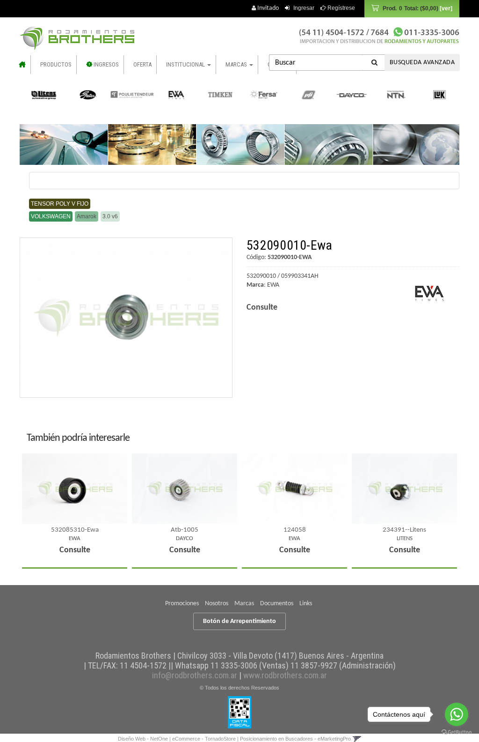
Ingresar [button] (303, 8)
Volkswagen (51, 216)
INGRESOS (105, 64)
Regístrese (340, 8)
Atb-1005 (184, 530)
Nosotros (216, 603)
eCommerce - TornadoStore (204, 739)
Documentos (276, 603)
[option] (43, 94)
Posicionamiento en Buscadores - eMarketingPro (295, 739)
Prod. (410, 8)
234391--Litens (404, 530)
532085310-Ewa (75, 530)
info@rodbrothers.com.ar (194, 675)
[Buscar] (374, 62)
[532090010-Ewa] (126, 317)
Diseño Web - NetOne (143, 739)
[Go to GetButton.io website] (457, 732)
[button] (356, 739)
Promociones (182, 603)
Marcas (244, 603)
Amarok (86, 216)
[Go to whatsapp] (456, 714)
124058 (294, 530)
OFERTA (142, 64)
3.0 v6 (110, 216)
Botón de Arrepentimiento (239, 621)
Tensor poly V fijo (59, 203)
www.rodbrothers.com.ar (285, 675)
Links (305, 603)
